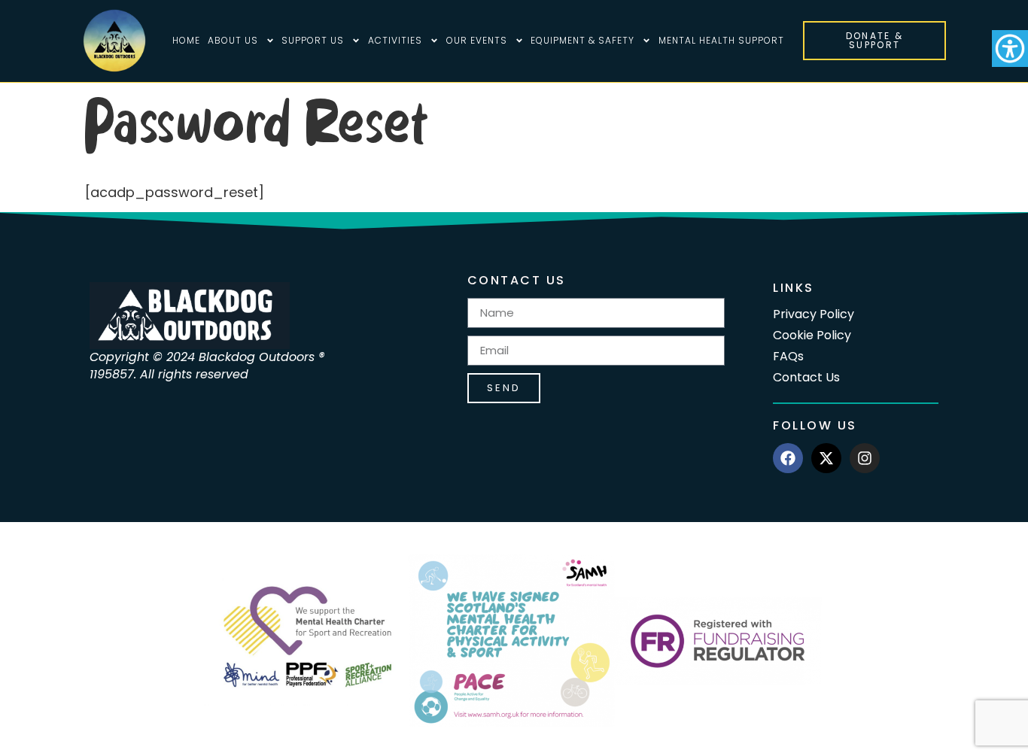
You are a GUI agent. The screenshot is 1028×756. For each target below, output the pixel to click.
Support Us (312, 40)
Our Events (476, 40)
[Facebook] (788, 458)
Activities (395, 40)
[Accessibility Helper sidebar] (1010, 48)
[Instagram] (865, 458)
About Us (233, 40)
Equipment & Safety (582, 40)
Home (186, 40)
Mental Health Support (721, 40)
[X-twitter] (826, 458)
